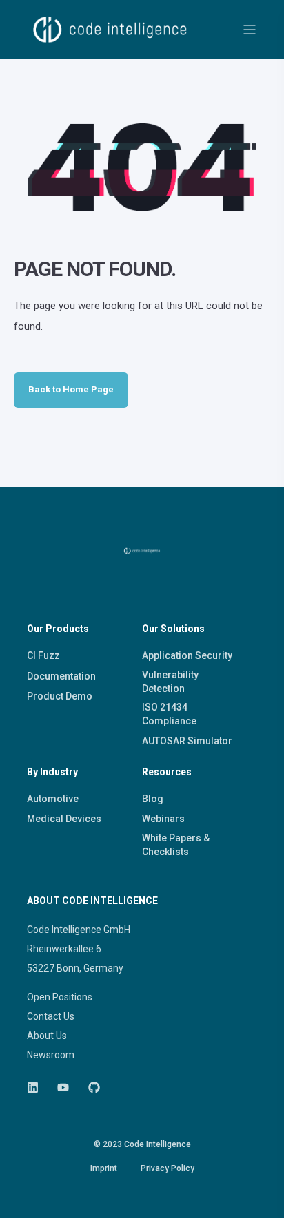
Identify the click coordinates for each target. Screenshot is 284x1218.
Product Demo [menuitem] (59, 696)
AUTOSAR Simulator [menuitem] (187, 740)
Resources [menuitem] (167, 772)
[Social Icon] (37, 1087)
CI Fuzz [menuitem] (43, 655)
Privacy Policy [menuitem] (167, 1168)
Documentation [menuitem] (61, 676)
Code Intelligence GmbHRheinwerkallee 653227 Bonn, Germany (78, 949)
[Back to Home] (110, 48)
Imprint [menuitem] (103, 1168)
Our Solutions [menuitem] (173, 629)
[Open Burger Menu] (249, 29)
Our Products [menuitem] (58, 629)
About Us (47, 1035)
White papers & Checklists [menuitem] (176, 844)
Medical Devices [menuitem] (64, 818)
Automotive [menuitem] (53, 798)
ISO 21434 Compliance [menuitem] (169, 714)
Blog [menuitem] (152, 798)
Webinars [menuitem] (163, 818)
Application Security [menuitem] (187, 655)
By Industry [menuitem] (52, 772)
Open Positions (59, 996)
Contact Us (50, 1016)
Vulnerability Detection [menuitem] (170, 681)
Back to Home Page (71, 389)
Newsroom (50, 1054)
